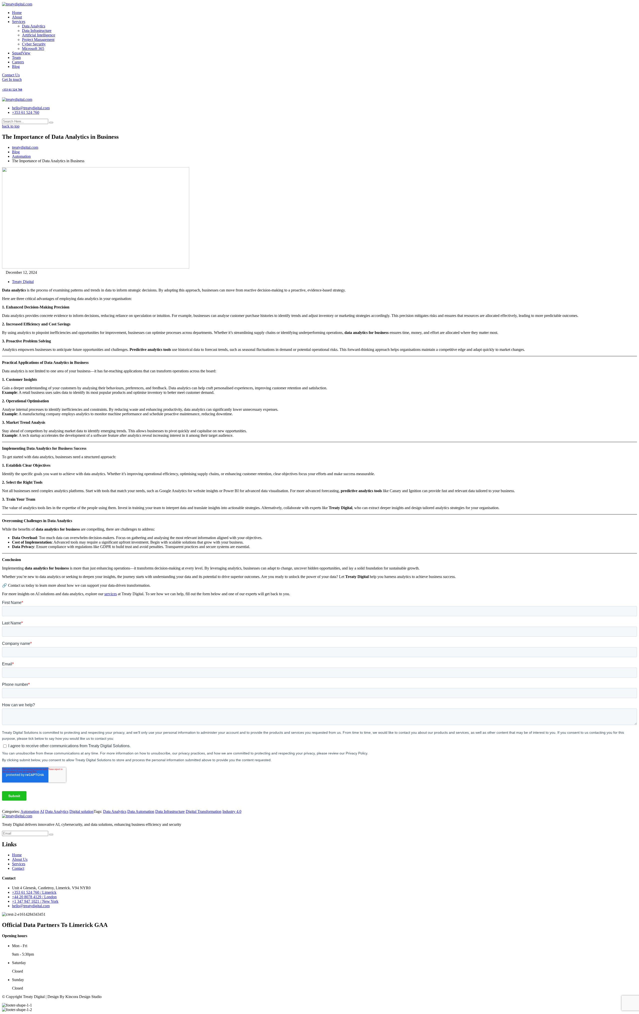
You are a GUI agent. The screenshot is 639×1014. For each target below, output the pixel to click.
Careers (18, 62)
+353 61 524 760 (25, 112)
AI (42, 811)
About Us (19, 859)
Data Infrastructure (36, 30)
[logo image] (17, 99)
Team (16, 57)
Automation (29, 811)
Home (17, 12)
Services (18, 21)
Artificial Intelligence (38, 35)
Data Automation (140, 811)
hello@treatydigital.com (31, 108)
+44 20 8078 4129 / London (34, 897)
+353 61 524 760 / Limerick (34, 892)
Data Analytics (33, 26)
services (110, 594)
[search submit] (51, 122)
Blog (16, 66)
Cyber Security (34, 44)
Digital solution (81, 811)
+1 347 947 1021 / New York (35, 901)
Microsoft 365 (33, 48)
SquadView (21, 53)
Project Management (38, 39)
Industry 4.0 (231, 811)
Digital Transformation (203, 811)
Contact (18, 868)
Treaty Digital (23, 282)
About (17, 17)
